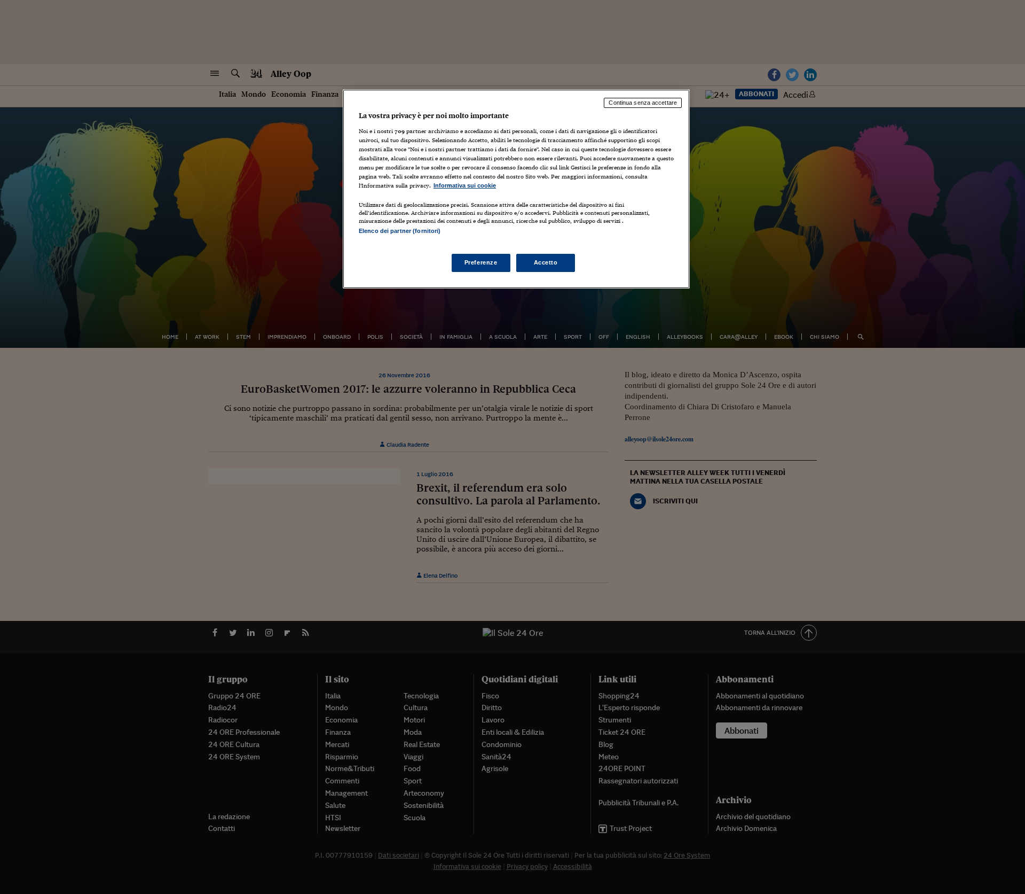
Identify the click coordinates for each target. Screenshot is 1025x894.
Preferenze (481, 262)
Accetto (546, 262)
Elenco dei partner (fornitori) (399, 231)
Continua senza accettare (643, 102)
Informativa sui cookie (464, 185)
